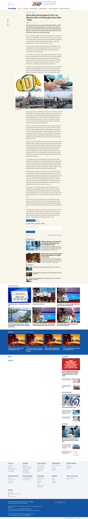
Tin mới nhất (12, 4)
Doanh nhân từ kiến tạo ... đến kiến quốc (14, 494)
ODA (29, 223)
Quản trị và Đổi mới (34, 8)
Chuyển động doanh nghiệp (28, 478)
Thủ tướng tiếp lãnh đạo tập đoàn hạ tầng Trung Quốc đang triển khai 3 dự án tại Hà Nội (47, 273)
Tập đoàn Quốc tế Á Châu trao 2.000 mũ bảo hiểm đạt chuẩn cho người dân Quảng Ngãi (67, 446)
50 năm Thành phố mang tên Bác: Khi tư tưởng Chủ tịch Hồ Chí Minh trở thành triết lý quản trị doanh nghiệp (70, 373)
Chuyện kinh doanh (43, 8)
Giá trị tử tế (10, 481)
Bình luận (10, 467)
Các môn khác (40, 486)
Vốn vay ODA (38, 223)
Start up (53, 467)
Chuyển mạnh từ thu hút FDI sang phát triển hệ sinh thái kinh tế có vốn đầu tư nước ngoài (51, 255)
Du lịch (68, 479)
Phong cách (10, 478)
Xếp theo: (50, 235)
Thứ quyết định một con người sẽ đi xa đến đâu (66, 417)
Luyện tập (39, 481)
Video (16, 331)
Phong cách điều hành (27, 468)
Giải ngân (43, 223)
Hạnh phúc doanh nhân (27, 467)
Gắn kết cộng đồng (26, 479)
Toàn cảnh (19, 8)
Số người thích (59, 235)
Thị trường (54, 468)
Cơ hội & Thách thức (55, 465)
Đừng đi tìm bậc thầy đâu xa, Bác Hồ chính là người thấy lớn (52, 349)
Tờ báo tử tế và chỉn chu (38, 304)
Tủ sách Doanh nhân (12, 479)
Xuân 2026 (10, 490)
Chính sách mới (11, 465)
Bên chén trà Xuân (11, 496)
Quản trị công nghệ (40, 467)
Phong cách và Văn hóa (64, 8)
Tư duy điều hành (40, 465)
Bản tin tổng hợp (11, 471)
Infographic (31, 331)
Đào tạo (38, 471)
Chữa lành (39, 479)
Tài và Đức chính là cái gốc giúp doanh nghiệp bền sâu (71, 349)
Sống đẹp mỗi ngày (40, 478)
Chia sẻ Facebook (31, 220)
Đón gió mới (10, 492)
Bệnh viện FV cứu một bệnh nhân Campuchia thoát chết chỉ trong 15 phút (70, 440)
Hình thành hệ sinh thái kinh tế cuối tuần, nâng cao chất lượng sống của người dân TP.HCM (44, 324)
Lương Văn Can (11, 482)
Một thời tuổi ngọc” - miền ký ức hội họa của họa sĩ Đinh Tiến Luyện (67, 452)
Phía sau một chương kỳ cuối (69, 407)
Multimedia (11, 332)
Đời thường (65, 424)
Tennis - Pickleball (40, 485)
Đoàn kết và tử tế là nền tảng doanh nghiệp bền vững (15, 349)
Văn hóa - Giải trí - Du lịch (72, 476)
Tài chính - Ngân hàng (53, 8)
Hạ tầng (32, 223)
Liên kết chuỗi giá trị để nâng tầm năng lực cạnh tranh (66, 386)
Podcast (19, 331)
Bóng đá (38, 482)
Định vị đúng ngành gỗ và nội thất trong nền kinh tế (66, 379)
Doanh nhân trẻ (25, 471)
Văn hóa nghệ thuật (70, 478)
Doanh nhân (25, 8)
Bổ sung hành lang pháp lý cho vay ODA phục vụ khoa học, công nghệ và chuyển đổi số (46, 279)
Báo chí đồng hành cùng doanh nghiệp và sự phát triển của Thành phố (67, 324)
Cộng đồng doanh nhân (12, 468)
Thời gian (54, 235)
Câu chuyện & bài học (27, 472)
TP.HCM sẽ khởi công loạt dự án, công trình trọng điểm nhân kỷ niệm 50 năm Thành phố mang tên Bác (18, 325)
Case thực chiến (40, 468)
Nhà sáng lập (25, 465)
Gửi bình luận (30, 231)
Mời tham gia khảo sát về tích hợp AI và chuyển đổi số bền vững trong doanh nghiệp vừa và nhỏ (51, 243)
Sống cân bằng (40, 476)
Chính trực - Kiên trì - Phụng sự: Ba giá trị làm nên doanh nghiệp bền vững (34, 350)
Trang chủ (28, 12)
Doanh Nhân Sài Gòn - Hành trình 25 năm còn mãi (19, 304)
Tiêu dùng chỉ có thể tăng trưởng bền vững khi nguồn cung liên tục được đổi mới (68, 304)
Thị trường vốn (69, 467)
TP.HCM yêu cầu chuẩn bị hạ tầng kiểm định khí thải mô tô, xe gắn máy (46, 267)
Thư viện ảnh (25, 331)
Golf (38, 484)
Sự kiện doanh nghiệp (27, 476)
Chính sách (69, 465)
